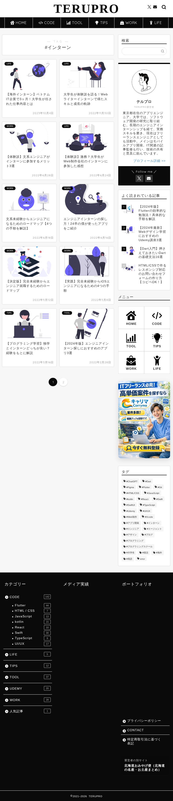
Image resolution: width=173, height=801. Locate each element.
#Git (160, 487)
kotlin (32, 621)
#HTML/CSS (132, 493)
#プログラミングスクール (139, 547)
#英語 (129, 559)
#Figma (130, 487)
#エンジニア (132, 529)
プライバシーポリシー (144, 720)
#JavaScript (153, 493)
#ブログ (149, 535)
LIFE (158, 22)
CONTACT (135, 730)
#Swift (159, 499)
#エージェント (154, 529)
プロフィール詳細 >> (149, 161)
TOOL (77, 22)
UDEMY (29, 688)
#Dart (148, 481)
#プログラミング (134, 540)
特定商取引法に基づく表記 (144, 741)
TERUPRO (86, 8)
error (142, 559)
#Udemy (130, 511)
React (32, 627)
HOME (21, 22)
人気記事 (29, 711)
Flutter (32, 605)
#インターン (153, 523)
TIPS (104, 22)
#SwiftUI (130, 505)
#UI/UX (146, 511)
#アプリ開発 (132, 523)
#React (144, 499)
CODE (49, 22)
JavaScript (32, 616)
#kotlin (129, 499)
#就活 (145, 552)
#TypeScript (149, 505)
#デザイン (131, 535)
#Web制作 (131, 517)
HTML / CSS (31, 610)
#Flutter (146, 487)
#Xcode (149, 517)
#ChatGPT (131, 481)
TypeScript (31, 638)
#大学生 (130, 552)
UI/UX (32, 643)
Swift (32, 632)
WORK (131, 22)
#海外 (159, 552)
